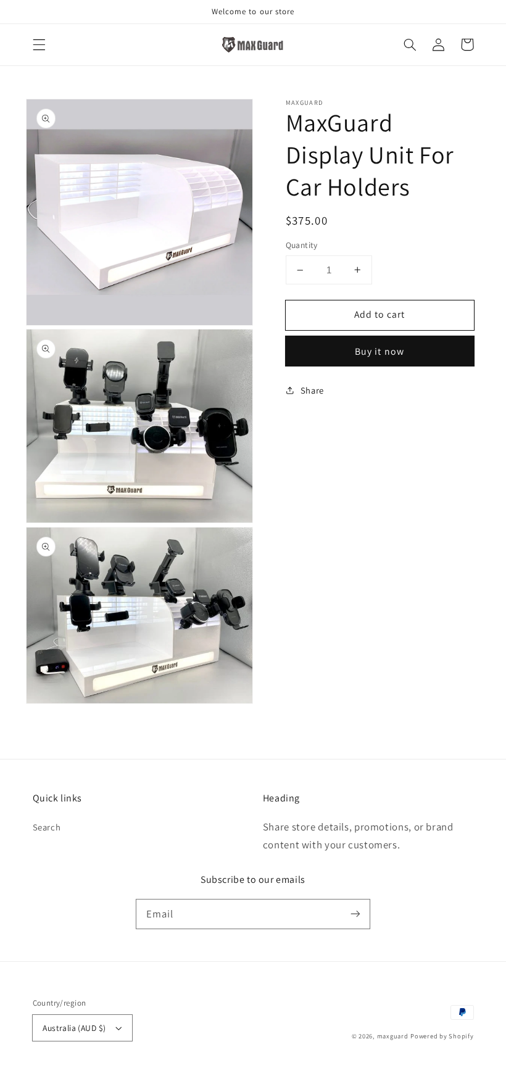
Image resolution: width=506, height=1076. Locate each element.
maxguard (393, 1036)
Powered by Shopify (441, 1036)
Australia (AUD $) (74, 1027)
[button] (39, 44)
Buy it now (379, 351)
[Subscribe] (355, 914)
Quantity (302, 244)
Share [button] (312, 390)
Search (47, 827)
